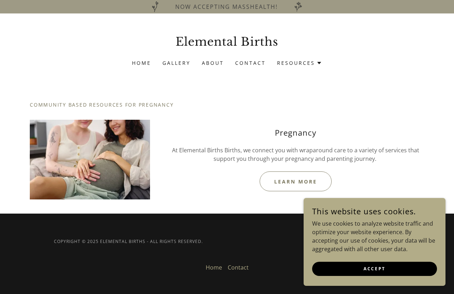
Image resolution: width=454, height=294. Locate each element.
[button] (299, 63)
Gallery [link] (176, 63)
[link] (227, 43)
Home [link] (141, 63)
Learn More (295, 181)
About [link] (213, 63)
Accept (374, 269)
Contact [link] (250, 63)
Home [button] (214, 267)
